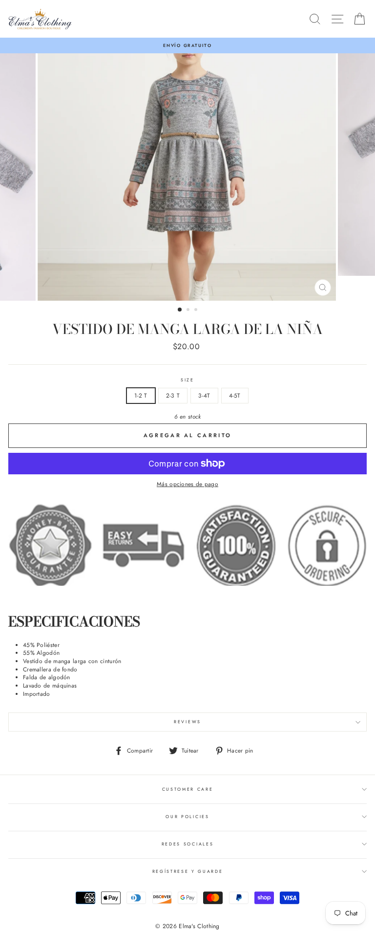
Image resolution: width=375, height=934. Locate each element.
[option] (187, 45)
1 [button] (180, 310)
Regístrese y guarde (187, 871)
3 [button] (196, 310)
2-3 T (173, 395)
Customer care (187, 789)
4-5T (235, 395)
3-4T (204, 395)
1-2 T (140, 395)
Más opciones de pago (187, 484)
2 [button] (189, 310)
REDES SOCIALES (188, 844)
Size (187, 380)
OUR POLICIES (187, 816)
